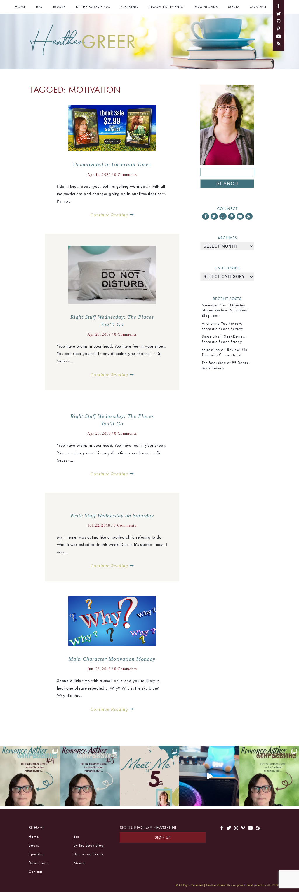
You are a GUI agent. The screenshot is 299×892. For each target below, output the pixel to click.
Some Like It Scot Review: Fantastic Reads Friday (224, 339)
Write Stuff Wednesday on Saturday (112, 515)
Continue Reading (110, 214)
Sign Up (163, 837)
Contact (258, 6)
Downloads (206, 6)
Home (20, 6)
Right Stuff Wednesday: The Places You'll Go (112, 420)
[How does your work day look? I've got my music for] (209, 776)
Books (59, 6)
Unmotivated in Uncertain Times (112, 164)
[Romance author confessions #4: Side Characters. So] (30, 776)
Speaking (129, 6)
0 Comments (125, 174)
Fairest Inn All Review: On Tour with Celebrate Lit (224, 352)
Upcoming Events (165, 6)
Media (233, 6)
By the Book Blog (93, 6)
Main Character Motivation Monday (112, 659)
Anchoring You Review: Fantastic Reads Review (222, 326)
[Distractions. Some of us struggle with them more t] (269, 776)
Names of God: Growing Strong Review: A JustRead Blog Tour (225, 310)
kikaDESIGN (275, 885)
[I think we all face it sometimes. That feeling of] (90, 776)
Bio (39, 6)
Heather (83, 41)
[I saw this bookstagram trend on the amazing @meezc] (150, 776)
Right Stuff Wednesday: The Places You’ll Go (112, 320)
